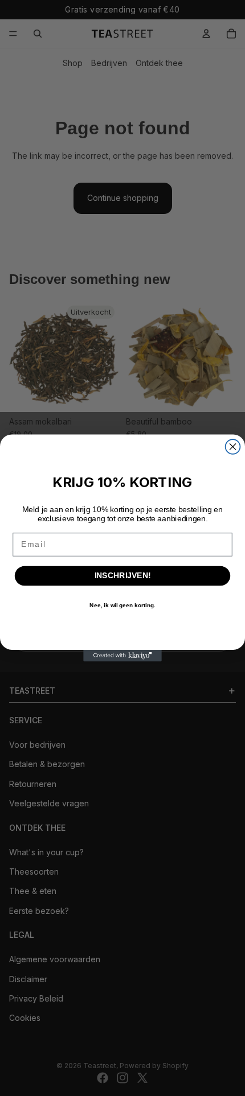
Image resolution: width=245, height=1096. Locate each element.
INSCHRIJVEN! (123, 575)
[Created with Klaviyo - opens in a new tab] (122, 656)
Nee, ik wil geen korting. (122, 605)
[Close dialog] (233, 446)
